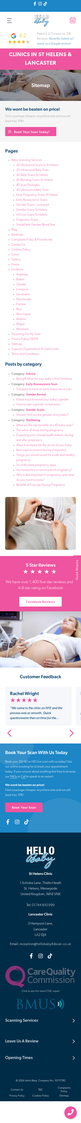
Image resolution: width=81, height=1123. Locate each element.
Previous (9, 733)
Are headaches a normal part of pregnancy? (44, 470)
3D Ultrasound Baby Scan (32, 170)
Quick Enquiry (77, 570)
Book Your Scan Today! (32, 132)
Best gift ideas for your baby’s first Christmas (44, 379)
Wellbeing (33, 420)
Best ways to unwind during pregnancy (41, 450)
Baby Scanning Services (26, 160)
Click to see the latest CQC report (41, 991)
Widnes (21, 319)
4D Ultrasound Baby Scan (32, 190)
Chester (21, 284)
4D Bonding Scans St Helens (34, 180)
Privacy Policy (17, 1095)
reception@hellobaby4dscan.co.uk (45, 944)
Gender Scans (35, 409)
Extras (15, 254)
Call (23, 776)
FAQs (13, 776)
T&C (40, 1089)
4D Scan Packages (28, 185)
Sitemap (16, 344)
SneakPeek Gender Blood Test (35, 224)
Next (72, 733)
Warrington (23, 314)
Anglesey (22, 274)
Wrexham (22, 329)
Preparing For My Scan (26, 334)
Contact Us (18, 244)
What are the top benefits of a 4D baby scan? (44, 425)
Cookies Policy (20, 249)
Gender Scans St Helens (31, 210)
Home (7, 73)
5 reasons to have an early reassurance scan (44, 389)
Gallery (16, 259)
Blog (14, 229)
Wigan (20, 324)
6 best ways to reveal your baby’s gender (42, 399)
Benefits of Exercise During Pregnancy (40, 485)
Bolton (20, 279)
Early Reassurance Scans (31, 200)
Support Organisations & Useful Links (35, 349)
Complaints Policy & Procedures (31, 239)
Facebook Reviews (44, 603)
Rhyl (19, 309)
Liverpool (22, 289)
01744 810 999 (70, 1112)
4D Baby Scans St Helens (32, 175)
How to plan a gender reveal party (38, 404)
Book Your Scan (24, 807)
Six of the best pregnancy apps (36, 465)
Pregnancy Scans (27, 219)
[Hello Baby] (41, 20)
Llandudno (23, 294)
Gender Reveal (36, 394)
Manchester (24, 299)
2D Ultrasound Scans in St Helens (37, 165)
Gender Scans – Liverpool (32, 205)
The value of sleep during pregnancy (39, 430)
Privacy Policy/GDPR (24, 339)
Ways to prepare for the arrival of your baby (44, 445)
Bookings (17, 234)
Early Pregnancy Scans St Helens (37, 195)
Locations (17, 269)
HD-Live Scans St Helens (31, 214)
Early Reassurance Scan (41, 384)
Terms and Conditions (25, 354)
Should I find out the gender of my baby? (42, 415)
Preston (21, 304)
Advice (31, 373)
